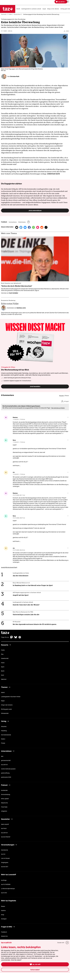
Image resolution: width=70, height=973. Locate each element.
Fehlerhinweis (22, 222)
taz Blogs (3, 880)
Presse (3, 743)
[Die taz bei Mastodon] (11, 638)
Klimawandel (4, 713)
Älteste (67, 395)
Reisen (3, 906)
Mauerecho (4, 803)
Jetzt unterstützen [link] (35, 210)
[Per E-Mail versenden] (16, 227)
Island (3, 692)
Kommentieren (13, 222)
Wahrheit (3, 679)
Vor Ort (3, 854)
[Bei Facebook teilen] (29, 227)
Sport (2, 667)
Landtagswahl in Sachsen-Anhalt (10, 697)
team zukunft (5, 824)
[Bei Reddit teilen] (41, 227)
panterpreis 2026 (6, 777)
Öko (2, 654)
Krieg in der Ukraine (6, 705)
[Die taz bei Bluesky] (15, 638)
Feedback (4, 932)
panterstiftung (5, 773)
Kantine (3, 910)
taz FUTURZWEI (5, 884)
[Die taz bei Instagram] (19, 638)
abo (2, 756)
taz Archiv (4, 893)
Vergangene (4, 862)
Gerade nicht (60, 942)
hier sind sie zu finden (58, 408)
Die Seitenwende (6, 735)
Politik (10, 14)
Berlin (2, 671)
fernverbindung (5, 794)
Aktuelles (3, 726)
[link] (18, 9)
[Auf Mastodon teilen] (20, 227)
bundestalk (4, 790)
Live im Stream (5, 858)
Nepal (2, 701)
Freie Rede (4, 807)
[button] (67, 1)
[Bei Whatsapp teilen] (33, 227)
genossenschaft (6, 760)
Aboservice (4, 936)
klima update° (5, 798)
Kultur (3, 662)
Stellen (3, 739)
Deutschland (17, 14)
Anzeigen (4, 919)
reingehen (4, 811)
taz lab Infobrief (5, 837)
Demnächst (4, 850)
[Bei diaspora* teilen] (37, 227)
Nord (2, 675)
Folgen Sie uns (5, 637)
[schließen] (67, 942)
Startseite (3, 14)
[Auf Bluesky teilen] (25, 227)
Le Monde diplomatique (8, 888)
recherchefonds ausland (8, 769)
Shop (2, 914)
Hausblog (4, 730)
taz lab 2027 (4, 867)
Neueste (61, 395)
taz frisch (4, 828)
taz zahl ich (4, 765)
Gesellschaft (4, 658)
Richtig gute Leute (6, 709)
